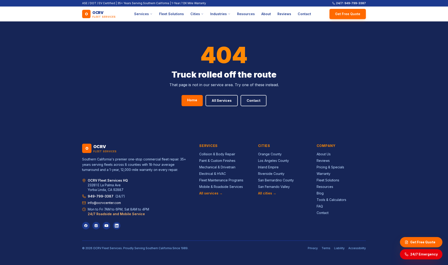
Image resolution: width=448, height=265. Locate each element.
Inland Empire (268, 167)
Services (141, 14)
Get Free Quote (347, 14)
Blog (320, 193)
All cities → (267, 193)
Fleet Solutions (171, 14)
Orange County (270, 154)
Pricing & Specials (330, 167)
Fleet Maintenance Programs (221, 180)
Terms (326, 248)
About (266, 14)
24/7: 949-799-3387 (351, 3)
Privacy (313, 248)
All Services (222, 100)
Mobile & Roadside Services (221, 187)
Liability (339, 248)
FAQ (320, 206)
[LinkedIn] (116, 225)
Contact (304, 14)
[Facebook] (86, 225)
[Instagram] (96, 225)
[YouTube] (106, 225)
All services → (211, 193)
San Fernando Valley (274, 187)
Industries (218, 14)
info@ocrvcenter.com (104, 203)
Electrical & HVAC (212, 174)
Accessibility (357, 248)
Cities (195, 14)
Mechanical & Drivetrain (217, 167)
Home (192, 100)
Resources (246, 14)
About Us (324, 154)
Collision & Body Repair (217, 154)
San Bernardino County (276, 180)
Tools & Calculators (331, 200)
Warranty (323, 174)
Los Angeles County (273, 161)
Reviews (284, 14)
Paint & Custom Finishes (217, 161)
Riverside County (271, 174)
